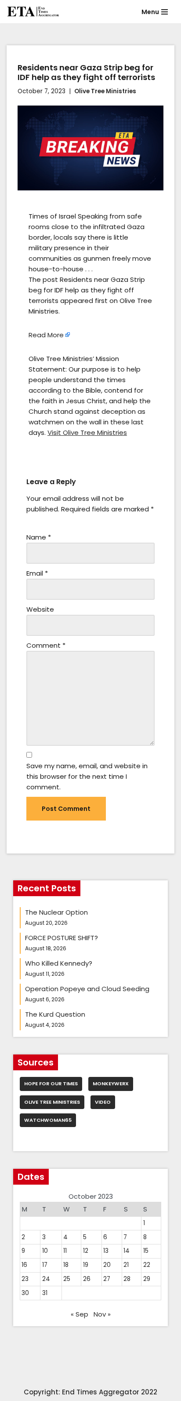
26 (86, 1279)
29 (146, 1279)
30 (25, 1293)
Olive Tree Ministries (105, 91)
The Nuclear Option (56, 912)
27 (106, 1279)
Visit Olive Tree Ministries (87, 432)
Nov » (102, 1314)
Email (37, 573)
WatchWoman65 (48, 1120)
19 (85, 1265)
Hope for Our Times (51, 1083)
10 (45, 1251)
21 (126, 1265)
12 (85, 1251)
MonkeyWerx (111, 1083)
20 (107, 1265)
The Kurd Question (55, 1014)
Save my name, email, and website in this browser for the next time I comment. (87, 776)
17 (44, 1265)
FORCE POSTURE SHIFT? (61, 937)
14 (126, 1251)
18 (66, 1265)
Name (38, 537)
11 (65, 1251)
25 (66, 1279)
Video (103, 1101)
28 (126, 1279)
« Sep (79, 1314)
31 (44, 1293)
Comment (45, 645)
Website (40, 609)
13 (106, 1251)
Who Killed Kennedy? (58, 963)
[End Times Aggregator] (33, 11)
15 (145, 1251)
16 (24, 1265)
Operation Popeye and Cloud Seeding (87, 988)
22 (146, 1265)
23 (25, 1279)
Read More (46, 334)
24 (46, 1279)
